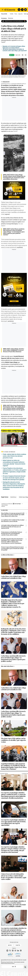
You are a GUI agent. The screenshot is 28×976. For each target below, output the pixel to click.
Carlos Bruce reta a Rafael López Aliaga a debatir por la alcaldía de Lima (13, 577)
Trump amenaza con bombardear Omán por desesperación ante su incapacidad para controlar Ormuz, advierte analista (11, 533)
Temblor (11, 13)
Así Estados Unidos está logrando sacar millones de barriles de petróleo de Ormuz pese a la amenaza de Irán (12, 526)
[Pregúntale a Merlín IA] (25, 967)
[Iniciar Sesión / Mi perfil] (25, 9)
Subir (13, 966)
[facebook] (7, 950)
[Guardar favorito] (22, 55)
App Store (10, 945)
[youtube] (15, 950)
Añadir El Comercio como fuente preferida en (14, 21)
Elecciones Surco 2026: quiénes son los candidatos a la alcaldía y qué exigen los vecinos (13, 740)
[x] (10, 950)
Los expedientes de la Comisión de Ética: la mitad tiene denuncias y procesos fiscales (12, 520)
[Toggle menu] (2, 9)
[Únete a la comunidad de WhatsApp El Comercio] (11, 55)
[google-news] (21, 950)
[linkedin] (18, 950)
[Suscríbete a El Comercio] (22, 9)
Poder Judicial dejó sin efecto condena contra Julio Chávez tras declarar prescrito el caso (14, 456)
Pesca (15, 13)
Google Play (18, 945)
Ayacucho (20, 13)
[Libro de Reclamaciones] (18, 955)
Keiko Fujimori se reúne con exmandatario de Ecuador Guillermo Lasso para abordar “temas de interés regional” (14, 463)
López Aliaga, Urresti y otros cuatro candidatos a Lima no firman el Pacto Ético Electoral (13, 350)
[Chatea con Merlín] (19, 9)
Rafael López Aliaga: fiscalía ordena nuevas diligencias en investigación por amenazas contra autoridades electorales (14, 177)
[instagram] (13, 950)
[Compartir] (25, 55)
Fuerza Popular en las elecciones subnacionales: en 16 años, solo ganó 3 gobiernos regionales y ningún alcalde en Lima (14, 470)
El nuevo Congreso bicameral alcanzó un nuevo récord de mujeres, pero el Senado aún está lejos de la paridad (14, 477)
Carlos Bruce (13, 497)
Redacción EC (6, 81)
